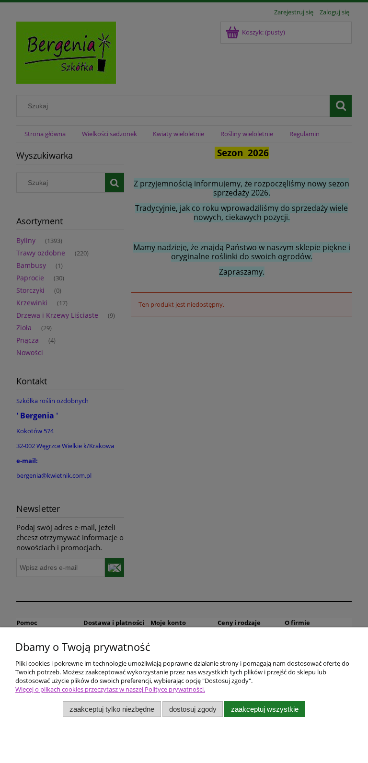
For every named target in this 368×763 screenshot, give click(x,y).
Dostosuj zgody (193, 709)
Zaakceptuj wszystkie (265, 709)
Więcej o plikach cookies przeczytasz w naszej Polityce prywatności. (110, 689)
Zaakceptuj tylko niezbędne (111, 709)
